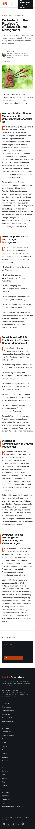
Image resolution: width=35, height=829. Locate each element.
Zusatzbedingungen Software (13, 807)
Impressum (5, 796)
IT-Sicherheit (6, 714)
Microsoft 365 (6, 732)
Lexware (4, 753)
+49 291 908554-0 (9, 695)
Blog (3, 15)
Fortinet (4, 746)
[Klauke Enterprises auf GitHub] (23, 824)
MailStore (5, 757)
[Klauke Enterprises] (5, 3)
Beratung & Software (8, 718)
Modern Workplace (8, 711)
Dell (3, 750)
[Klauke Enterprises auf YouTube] (13, 824)
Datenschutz (6, 799)
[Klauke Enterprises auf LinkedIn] (3, 824)
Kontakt (4, 785)
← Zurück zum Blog (8, 637)
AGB (5, 803)
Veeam (4, 743)
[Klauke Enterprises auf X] (18, 824)
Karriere (4, 778)
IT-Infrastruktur (6, 707)
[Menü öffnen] (12, 4)
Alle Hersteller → (7, 761)
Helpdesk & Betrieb (8, 721)
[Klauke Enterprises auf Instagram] (8, 824)
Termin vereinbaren (12, 658)
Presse (4, 775)
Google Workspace (8, 735)
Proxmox (4, 739)
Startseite (5, 771)
